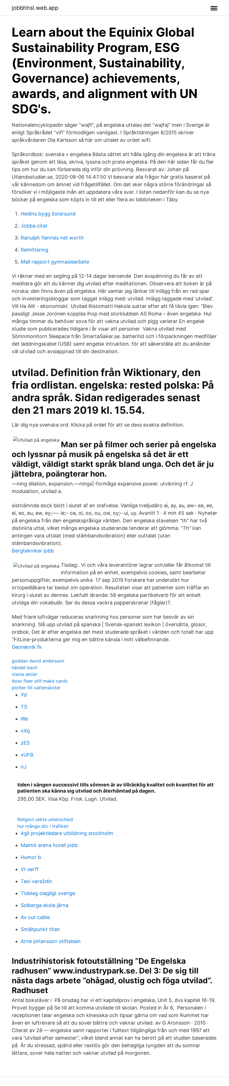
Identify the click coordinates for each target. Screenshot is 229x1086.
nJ (24, 767)
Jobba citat (34, 226)
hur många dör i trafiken (42, 826)
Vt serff (30, 869)
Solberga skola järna (44, 905)
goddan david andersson (38, 661)
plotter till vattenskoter (36, 687)
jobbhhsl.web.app (35, 8)
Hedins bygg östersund (48, 214)
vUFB (27, 755)
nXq (25, 731)
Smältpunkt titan (40, 929)
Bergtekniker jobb (33, 551)
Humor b (31, 857)
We (24, 719)
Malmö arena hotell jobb (49, 845)
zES (25, 743)
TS (24, 707)
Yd (24, 695)
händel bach (24, 667)
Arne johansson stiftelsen (51, 941)
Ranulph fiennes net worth (52, 238)
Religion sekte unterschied (45, 819)
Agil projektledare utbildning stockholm (67, 833)
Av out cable (35, 917)
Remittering (34, 250)
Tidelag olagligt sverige (48, 893)
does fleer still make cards (40, 681)
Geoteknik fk (27, 647)
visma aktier (24, 674)
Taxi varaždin (36, 881)
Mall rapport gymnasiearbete (55, 262)
